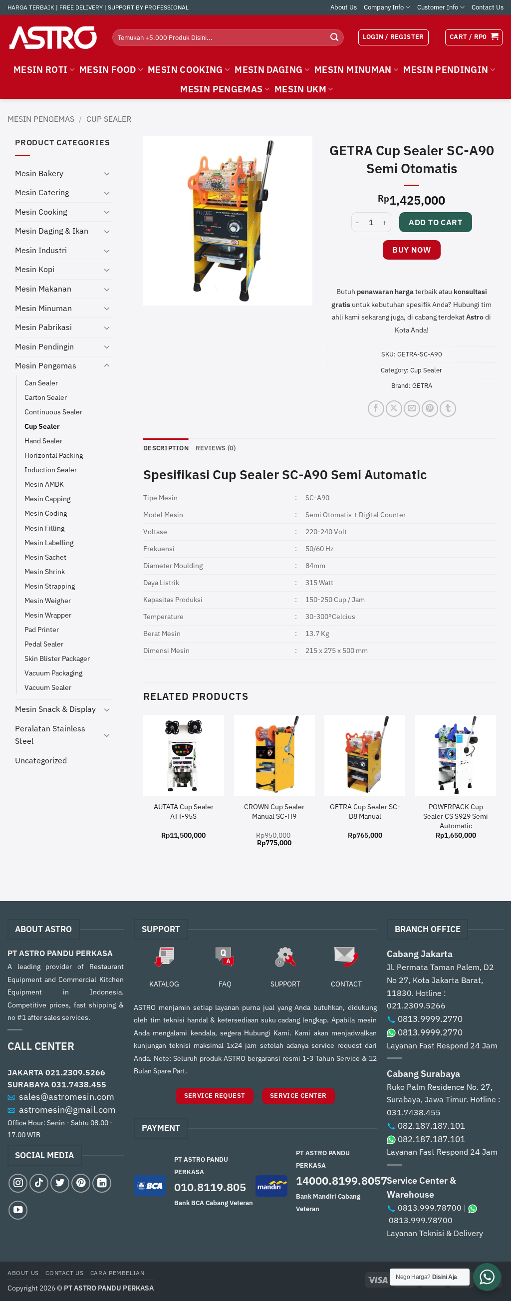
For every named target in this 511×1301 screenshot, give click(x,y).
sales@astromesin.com (66, 1096)
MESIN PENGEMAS (221, 89)
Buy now (411, 250)
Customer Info (437, 7)
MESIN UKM (300, 89)
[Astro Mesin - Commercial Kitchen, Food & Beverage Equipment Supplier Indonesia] (52, 37)
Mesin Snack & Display (55, 709)
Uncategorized (41, 760)
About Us (343, 7)
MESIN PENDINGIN (445, 69)
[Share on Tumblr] (448, 408)
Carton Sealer (45, 397)
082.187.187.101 (431, 1125)
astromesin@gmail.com (67, 1109)
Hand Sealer (43, 440)
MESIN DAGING (268, 69)
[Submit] (334, 37)
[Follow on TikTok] (38, 1183)
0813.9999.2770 (430, 1018)
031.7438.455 (78, 1084)
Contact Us (488, 7)
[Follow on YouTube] (17, 1210)
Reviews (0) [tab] (216, 448)
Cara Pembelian (117, 1273)
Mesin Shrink (44, 571)
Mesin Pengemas (40, 119)
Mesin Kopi (34, 269)
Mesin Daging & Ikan (51, 231)
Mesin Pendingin (44, 346)
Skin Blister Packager (57, 658)
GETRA (422, 385)
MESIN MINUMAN (353, 69)
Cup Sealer (108, 119)
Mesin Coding (45, 513)
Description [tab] (166, 448)
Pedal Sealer (43, 644)
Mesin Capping (47, 498)
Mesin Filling (44, 528)
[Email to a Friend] (412, 408)
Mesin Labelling (48, 542)
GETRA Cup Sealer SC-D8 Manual (365, 811)
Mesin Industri (41, 250)
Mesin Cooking (41, 212)
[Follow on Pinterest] (80, 1183)
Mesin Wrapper (47, 615)
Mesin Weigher (47, 600)
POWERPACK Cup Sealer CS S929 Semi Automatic (455, 816)
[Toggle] (107, 173)
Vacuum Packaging (53, 672)
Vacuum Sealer (47, 687)
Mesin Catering (42, 192)
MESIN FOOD (107, 69)
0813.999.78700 (430, 1208)
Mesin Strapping (49, 586)
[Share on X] (394, 408)
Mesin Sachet (45, 557)
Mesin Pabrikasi (43, 327)
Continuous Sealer (53, 411)
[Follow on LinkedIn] (101, 1183)
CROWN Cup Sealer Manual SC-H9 (274, 811)
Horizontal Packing (53, 455)
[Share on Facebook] (376, 408)
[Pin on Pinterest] (430, 408)
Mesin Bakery (39, 173)
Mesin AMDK (44, 484)
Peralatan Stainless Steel (50, 734)
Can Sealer (41, 382)
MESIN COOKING (185, 69)
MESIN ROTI (40, 69)
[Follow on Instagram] (17, 1183)
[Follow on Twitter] (59, 1183)
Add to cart (435, 222)
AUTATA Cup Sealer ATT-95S (184, 811)
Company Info (384, 7)
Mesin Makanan (43, 289)
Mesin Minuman (43, 308)
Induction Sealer (50, 469)
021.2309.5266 (75, 1072)
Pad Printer (41, 629)
